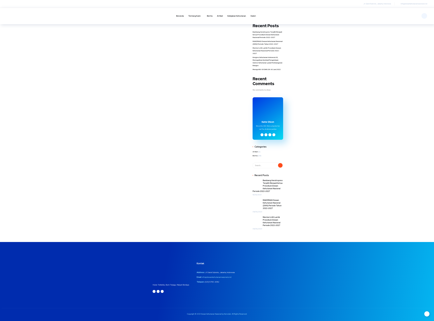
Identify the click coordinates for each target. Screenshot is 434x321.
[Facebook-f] (18, 3)
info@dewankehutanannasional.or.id (216, 277)
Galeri (253, 16)
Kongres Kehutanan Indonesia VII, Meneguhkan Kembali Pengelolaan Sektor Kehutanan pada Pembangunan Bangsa (267, 61)
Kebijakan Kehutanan (236, 16)
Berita (209, 16)
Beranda (180, 16)
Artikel (220, 16)
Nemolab (227, 314)
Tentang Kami (194, 16)
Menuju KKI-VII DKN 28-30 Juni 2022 (267, 69)
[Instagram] (9, 3)
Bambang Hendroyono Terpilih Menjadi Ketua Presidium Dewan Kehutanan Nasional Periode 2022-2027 (267, 34)
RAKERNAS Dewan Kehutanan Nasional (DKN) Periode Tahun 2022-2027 (267, 42)
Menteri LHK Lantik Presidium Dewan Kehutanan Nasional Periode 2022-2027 (267, 50)
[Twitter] (14, 3)
